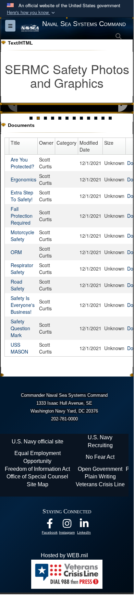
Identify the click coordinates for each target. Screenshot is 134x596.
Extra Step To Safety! (22, 196)
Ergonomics (23, 179)
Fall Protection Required (22, 215)
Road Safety (17, 285)
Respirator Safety (22, 268)
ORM (16, 252)
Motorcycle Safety (22, 235)
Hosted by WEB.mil (64, 555)
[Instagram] (66, 525)
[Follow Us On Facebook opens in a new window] (49, 525)
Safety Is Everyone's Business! (23, 305)
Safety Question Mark (20, 328)
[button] (31, 12)
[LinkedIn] (84, 525)
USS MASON (19, 348)
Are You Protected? (22, 163)
